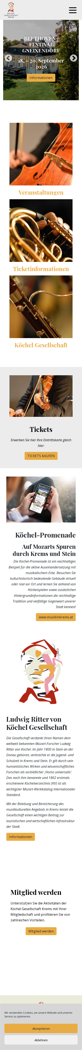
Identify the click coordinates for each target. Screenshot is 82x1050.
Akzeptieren (41, 1028)
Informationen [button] (41, 77)
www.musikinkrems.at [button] (56, 617)
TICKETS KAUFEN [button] (41, 456)
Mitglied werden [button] (41, 931)
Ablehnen (41, 1040)
